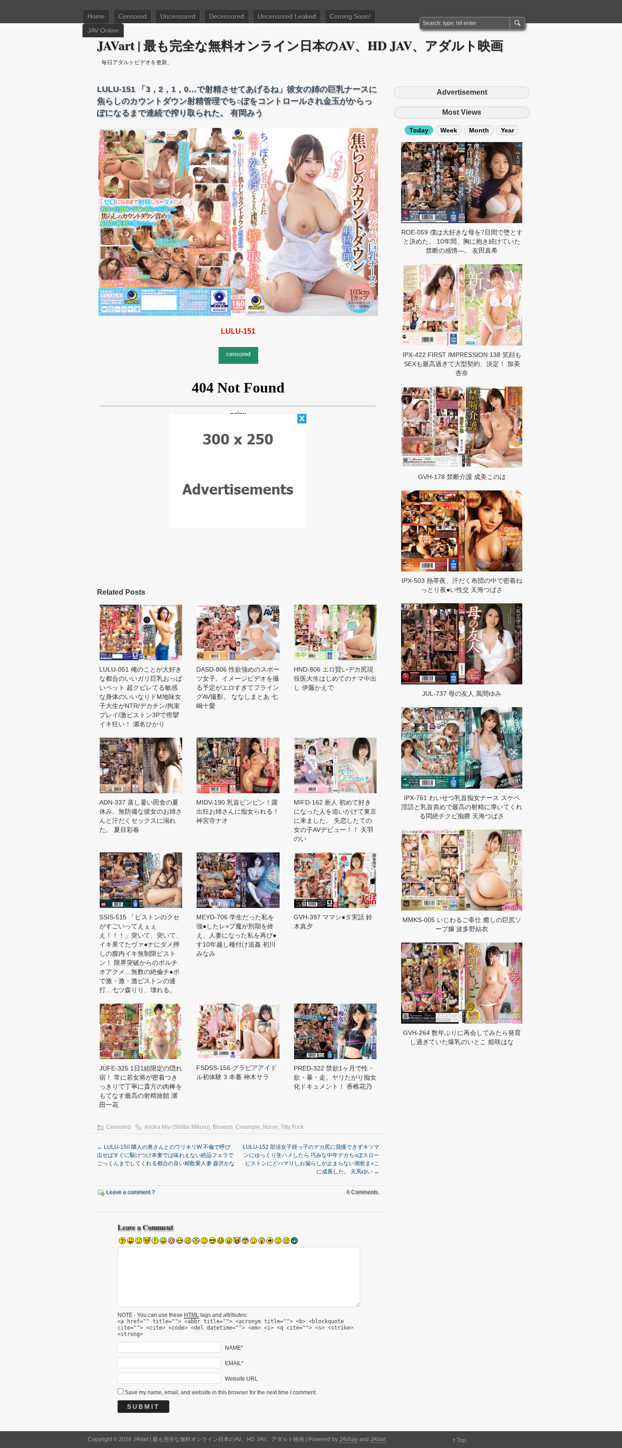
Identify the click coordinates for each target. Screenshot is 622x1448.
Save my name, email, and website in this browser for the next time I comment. (221, 1392)
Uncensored (177, 16)
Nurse (270, 1127)
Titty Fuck (292, 1127)
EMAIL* (234, 1363)
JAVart (378, 1439)
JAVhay (348, 1439)
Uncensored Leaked (287, 16)
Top (461, 1440)
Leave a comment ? (130, 1192)
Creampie (247, 1127)
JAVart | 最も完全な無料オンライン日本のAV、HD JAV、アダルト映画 (300, 45)
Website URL (241, 1379)
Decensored (226, 16)
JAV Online (103, 30)
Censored (132, 16)
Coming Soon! (350, 16)
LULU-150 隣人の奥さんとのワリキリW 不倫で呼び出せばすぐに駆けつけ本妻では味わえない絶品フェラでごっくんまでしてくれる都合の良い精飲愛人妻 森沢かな (166, 1155)
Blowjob (223, 1127)
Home (96, 16)
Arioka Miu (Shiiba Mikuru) (177, 1127)
